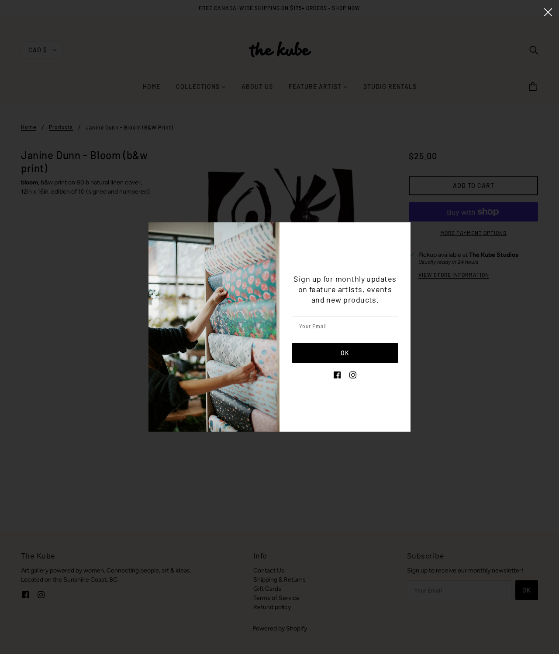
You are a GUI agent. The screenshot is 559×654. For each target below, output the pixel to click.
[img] (337, 374)
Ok (345, 353)
